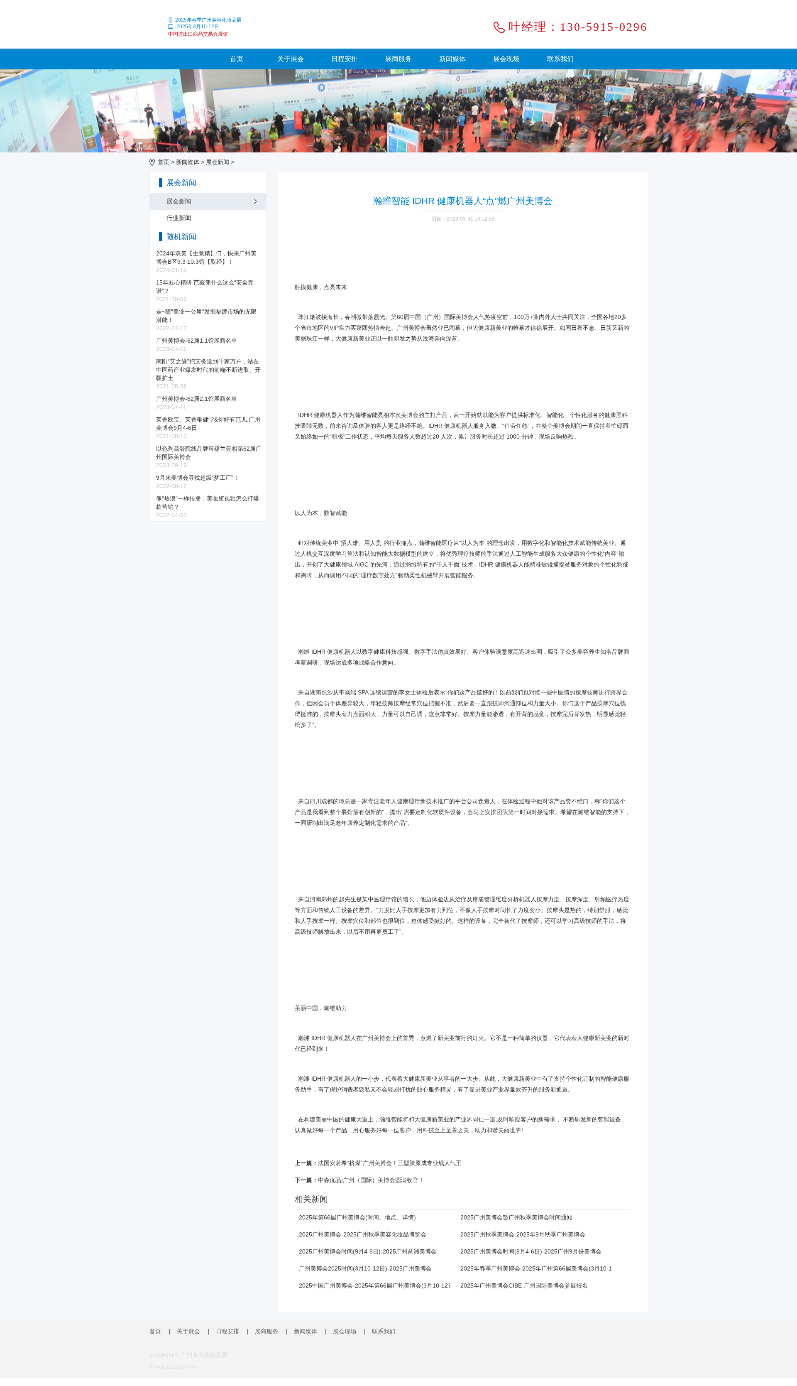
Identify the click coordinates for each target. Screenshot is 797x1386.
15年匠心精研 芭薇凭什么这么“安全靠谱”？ (205, 290)
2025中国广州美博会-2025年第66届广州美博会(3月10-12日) (377, 1285)
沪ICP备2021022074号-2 (173, 1367)
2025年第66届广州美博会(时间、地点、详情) (357, 1217)
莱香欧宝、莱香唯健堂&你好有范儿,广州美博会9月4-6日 (208, 427)
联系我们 (560, 58)
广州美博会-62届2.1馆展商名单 (196, 402)
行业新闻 (178, 217)
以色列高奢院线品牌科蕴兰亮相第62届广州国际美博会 (209, 457)
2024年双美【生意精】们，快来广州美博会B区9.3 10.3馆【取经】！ (206, 261)
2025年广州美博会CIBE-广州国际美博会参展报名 (524, 1285)
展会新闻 (217, 162)
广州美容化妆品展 (204, 1355)
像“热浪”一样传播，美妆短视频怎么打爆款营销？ (207, 506)
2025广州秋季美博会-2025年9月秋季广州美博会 (522, 1234)
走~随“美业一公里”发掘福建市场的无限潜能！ (206, 319)
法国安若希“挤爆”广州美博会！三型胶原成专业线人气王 (390, 1163)
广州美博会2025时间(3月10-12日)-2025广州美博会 (365, 1268)
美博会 (464, 317)
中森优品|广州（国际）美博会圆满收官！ (371, 1180)
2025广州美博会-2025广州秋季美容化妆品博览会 (362, 1234)
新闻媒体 (452, 58)
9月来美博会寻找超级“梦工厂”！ (197, 481)
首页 (236, 58)
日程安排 (344, 58)
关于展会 (290, 58)
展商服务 (398, 58)
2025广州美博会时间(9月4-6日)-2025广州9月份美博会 (530, 1251)
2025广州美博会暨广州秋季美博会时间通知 (516, 1217)
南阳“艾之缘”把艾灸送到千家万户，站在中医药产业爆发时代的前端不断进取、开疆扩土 (208, 374)
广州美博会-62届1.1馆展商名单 (196, 344)
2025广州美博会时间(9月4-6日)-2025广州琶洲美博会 (368, 1251)
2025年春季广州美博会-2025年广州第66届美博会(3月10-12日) (541, 1268)
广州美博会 (376, 1038)
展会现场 (506, 58)
